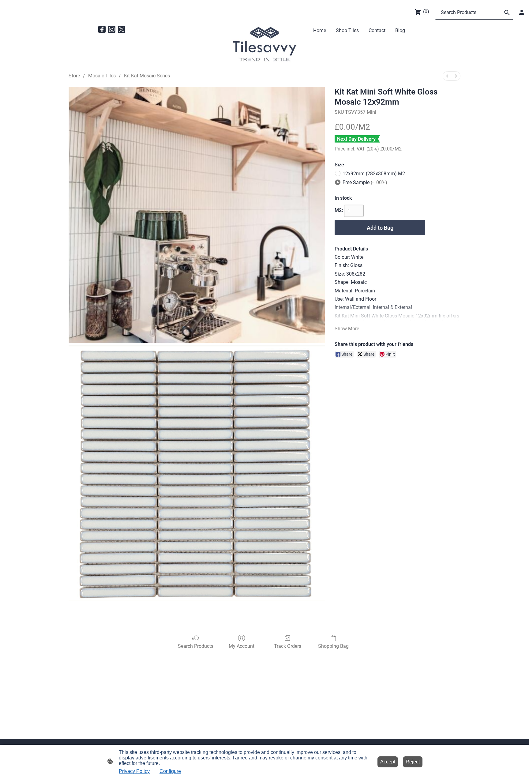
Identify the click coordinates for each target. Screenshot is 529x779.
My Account (241, 646)
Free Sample (365, 182)
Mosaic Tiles (102, 76)
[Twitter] (121, 29)
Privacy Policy (134, 771)
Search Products (195, 646)
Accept (387, 761)
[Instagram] (111, 29)
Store (74, 76)
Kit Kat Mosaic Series (147, 76)
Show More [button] (347, 329)
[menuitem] (447, 76)
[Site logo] (264, 44)
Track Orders (287, 646)
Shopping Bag (333, 646)
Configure (170, 771)
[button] (507, 12)
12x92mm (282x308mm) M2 (374, 173)
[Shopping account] (521, 12)
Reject (413, 761)
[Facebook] (102, 29)
